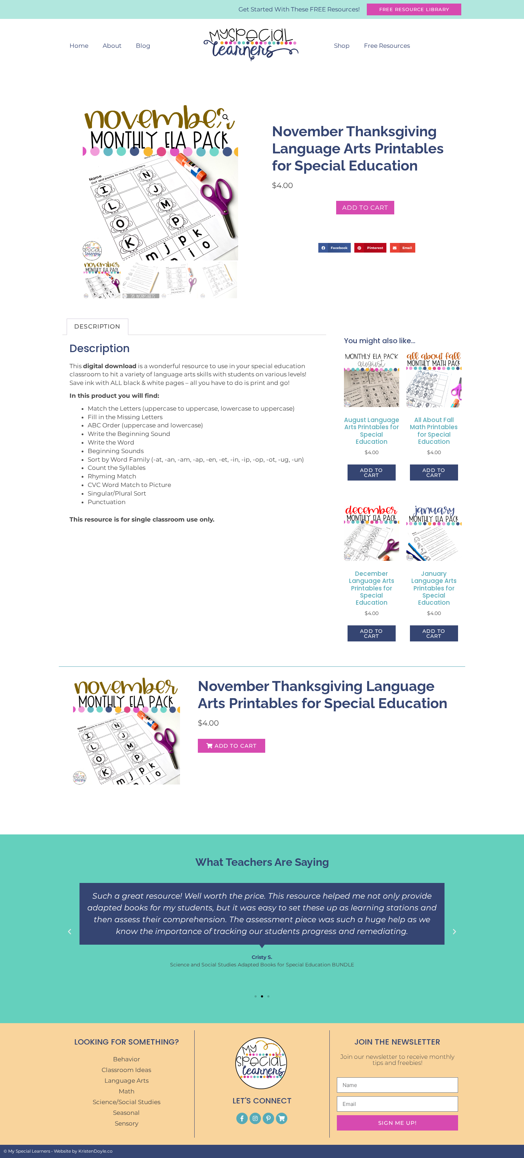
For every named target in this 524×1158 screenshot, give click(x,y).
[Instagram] (255, 1118)
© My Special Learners (27, 1151)
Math (126, 1091)
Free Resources (387, 45)
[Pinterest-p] (268, 1118)
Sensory (126, 1123)
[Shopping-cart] (281, 1118)
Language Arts (126, 1080)
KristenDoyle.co (95, 1151)
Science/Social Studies (126, 1102)
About (112, 45)
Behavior (126, 1059)
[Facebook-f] (242, 1118)
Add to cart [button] (371, 472)
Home (79, 45)
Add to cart (365, 207)
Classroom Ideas (126, 1069)
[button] (225, 117)
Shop (342, 45)
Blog (143, 45)
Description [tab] (97, 326)
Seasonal (126, 1112)
